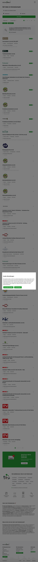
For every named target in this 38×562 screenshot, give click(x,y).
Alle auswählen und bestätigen (8, 287)
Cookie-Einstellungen (18, 287)
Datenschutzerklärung (6, 284)
